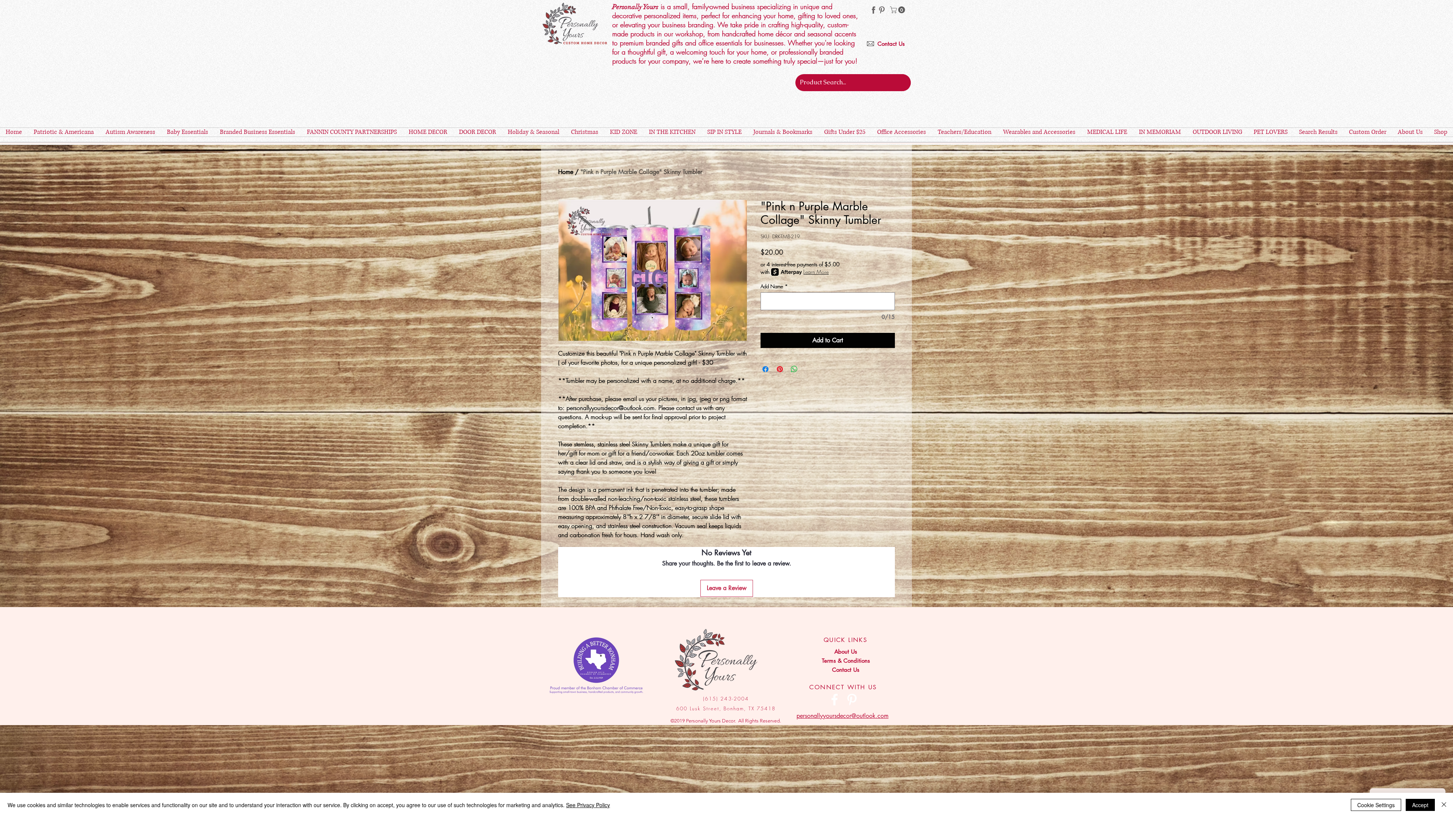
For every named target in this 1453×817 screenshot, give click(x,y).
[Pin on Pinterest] (779, 369)
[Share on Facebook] (765, 369)
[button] (898, 9)
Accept (1420, 805)
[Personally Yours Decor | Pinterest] (881, 10)
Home (565, 172)
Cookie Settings (1376, 805)
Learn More (816, 271)
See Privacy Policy (588, 805)
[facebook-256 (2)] (873, 10)
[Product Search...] (903, 82)
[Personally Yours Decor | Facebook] (834, 699)
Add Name (774, 286)
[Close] (1443, 805)
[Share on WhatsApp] (794, 369)
